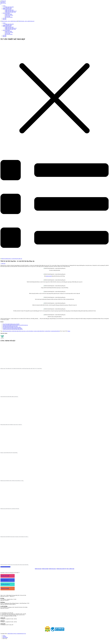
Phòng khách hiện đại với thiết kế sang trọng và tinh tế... (11, 424)
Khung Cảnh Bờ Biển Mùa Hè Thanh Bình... (9, 452)
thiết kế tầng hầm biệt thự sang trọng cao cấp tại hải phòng (22, 331)
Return (69, 331)
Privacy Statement (17, 633)
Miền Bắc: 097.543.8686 (5, 575)
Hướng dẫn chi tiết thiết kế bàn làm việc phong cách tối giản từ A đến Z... (14, 536)
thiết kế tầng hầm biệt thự (7, 331)
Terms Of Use (23, 633)
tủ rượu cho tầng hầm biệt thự (38, 331)
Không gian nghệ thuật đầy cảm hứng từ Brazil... (9, 508)
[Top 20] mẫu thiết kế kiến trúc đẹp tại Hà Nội (11, 324)
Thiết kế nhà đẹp (38, 568)
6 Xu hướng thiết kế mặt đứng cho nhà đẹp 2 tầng (12, 327)
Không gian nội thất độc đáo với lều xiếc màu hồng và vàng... (12, 480)
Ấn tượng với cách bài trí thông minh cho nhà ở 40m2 (12, 328)
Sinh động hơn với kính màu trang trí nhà (10, 326)
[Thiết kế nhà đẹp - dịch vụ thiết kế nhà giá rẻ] (8, 21)
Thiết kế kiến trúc (10, 633)
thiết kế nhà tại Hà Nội (61, 568)
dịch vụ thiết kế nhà (70, 568)
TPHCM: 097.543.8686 (5, 588)
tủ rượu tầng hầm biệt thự (55, 331)
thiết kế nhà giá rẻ (52, 568)
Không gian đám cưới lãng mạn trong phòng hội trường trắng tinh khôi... (14, 564)
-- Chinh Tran (2, 263)
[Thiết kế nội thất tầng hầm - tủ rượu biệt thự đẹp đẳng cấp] (11, 258)
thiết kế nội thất (49, 276)
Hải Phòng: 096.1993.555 (5, 584)
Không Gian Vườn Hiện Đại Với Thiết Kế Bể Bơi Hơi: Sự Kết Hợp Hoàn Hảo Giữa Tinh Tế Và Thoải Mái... (21, 368)
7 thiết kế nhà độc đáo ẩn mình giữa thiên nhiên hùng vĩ (13, 329)
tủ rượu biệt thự (47, 331)
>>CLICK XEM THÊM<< (5, 566)
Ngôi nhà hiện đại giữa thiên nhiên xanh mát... (9, 396)
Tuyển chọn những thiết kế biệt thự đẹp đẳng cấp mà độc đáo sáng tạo (15, 325)
